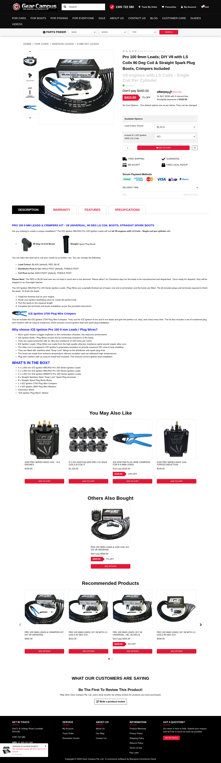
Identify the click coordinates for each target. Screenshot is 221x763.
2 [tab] (112, 659)
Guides (195, 18)
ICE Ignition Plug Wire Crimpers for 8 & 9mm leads (131, 463)
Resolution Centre (71, 738)
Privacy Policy (136, 733)
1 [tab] (109, 659)
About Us (117, 18)
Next (201, 625)
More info (177, 92)
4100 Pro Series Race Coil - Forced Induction (172, 463)
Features (92, 209)
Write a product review (112, 701)
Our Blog (100, 733)
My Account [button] (189, 7)
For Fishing (59, 18)
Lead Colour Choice (133, 125)
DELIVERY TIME (130, 187)
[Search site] (65, 7)
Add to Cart (164, 148)
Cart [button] (206, 6)
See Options (110, 566)
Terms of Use (136, 748)
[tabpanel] (44, 452)
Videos (17, 24)
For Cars (19, 18)
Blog (154, 18)
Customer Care (174, 18)
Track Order (68, 733)
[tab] (28, 210)
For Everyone (83, 18)
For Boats (38, 18)
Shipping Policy (137, 738)
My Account (67, 728)
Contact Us (137, 18)
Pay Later (134, 752)
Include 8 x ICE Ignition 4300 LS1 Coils (135, 137)
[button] (195, 148)
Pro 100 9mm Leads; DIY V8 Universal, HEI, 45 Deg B (127, 633)
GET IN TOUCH (171, 738)
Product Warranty (138, 728)
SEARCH (169, 32)
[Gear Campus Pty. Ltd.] (34, 6)
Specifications (127, 209)
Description (28, 209)
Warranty (61, 209)
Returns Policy (136, 743)
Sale (101, 18)
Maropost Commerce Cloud (143, 759)
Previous (20, 625)
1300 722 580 (125, 7)
